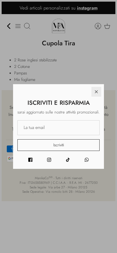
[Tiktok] (68, 160)
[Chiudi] (96, 92)
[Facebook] (30, 160)
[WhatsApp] (86, 160)
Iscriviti (58, 145)
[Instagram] (49, 160)
